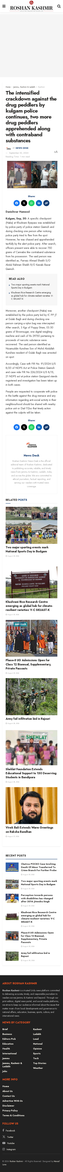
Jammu (6, 1058)
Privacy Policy (10, 1110)
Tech (36, 1058)
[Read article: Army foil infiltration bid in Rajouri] (31, 696)
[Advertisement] (31, 45)
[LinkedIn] (39, 203)
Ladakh (37, 1034)
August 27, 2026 (13, 836)
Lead (36, 1039)
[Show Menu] (3, 6)
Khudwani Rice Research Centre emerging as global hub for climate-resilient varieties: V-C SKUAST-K (32, 295)
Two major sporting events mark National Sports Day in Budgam (30, 286)
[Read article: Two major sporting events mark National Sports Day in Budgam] (31, 525)
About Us (7, 1091)
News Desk (22, 148)
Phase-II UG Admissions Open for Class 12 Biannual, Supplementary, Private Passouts (28, 664)
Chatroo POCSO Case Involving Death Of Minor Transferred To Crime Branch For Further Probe (39, 867)
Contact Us (8, 1096)
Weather (38, 1068)
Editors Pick (9, 1039)
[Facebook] (17, 203)
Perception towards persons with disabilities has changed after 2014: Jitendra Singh (37, 898)
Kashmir (41, 87)
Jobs (4, 1071)
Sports (37, 1053)
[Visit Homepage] (31, 6)
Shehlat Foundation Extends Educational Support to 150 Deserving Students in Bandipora (31, 773)
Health (6, 1048)
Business (7, 1034)
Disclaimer (8, 1105)
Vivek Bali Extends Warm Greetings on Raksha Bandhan (29, 829)
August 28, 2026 (13, 723)
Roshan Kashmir (16, 1161)
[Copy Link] (46, 203)
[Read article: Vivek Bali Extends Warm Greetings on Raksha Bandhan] (31, 805)
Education (7, 1043)
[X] (24, 203)
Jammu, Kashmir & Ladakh (24, 87)
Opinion (37, 1048)
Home (8, 87)
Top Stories (39, 1063)
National (37, 1043)
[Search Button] (59, 6)
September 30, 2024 (18, 152)
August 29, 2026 (13, 556)
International (9, 1053)
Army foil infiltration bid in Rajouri (28, 719)
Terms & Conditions (13, 1115)
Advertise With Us (12, 1100)
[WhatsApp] (31, 203)
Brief (5, 1029)
